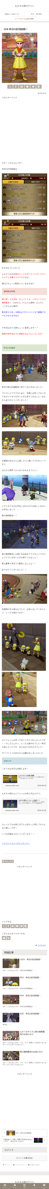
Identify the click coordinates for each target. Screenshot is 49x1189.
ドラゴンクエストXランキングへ (16, 843)
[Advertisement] (24, 130)
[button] (39, 87)
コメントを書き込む (24, 1158)
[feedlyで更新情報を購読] (4, 938)
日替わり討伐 (9, 861)
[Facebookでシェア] (16, 87)
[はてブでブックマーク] (21, 87)
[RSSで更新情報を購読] (8, 938)
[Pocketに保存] (27, 87)
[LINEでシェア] (33, 87)
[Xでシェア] (10, 87)
